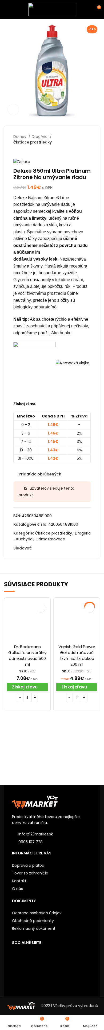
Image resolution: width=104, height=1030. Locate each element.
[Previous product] (77, 150)
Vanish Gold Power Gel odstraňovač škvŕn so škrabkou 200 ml (76, 655)
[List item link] (52, 842)
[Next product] (88, 150)
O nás (17, 888)
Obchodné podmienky (33, 920)
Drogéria (40, 136)
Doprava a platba (28, 865)
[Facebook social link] (36, 548)
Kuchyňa (24, 539)
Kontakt (19, 881)
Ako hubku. (62, 333)
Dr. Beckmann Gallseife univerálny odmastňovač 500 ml (27, 655)
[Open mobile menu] (6, 9)
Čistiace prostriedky (32, 142)
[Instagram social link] (48, 548)
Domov (20, 136)
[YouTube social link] (54, 548)
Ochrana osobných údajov (37, 913)
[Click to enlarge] (13, 109)
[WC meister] (76, 751)
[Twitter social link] (42, 548)
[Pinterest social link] (61, 548)
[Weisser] (28, 752)
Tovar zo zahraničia (30, 873)
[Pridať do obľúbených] (40, 607)
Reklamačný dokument (33, 928)
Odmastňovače (50, 539)
